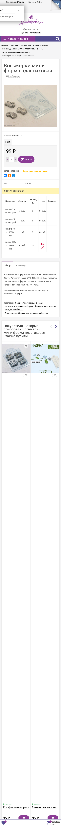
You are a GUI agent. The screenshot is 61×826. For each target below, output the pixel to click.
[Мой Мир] (13, 175)
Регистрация (35, 33)
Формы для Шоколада (45, 306)
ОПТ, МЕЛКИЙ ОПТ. (14, 310)
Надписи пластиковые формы (19, 306)
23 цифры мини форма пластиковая (22, 807)
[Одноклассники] (9, 175)
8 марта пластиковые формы (29, 303)
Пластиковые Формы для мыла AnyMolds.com (26, 313)
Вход (25, 33)
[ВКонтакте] (5, 175)
